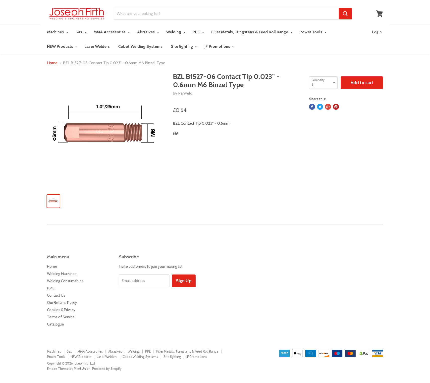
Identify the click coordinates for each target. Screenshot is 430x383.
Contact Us (56, 295)
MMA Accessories (110, 32)
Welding (174, 32)
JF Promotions (218, 46)
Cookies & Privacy (61, 310)
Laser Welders (97, 46)
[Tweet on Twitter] (320, 107)
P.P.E (50, 288)
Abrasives (146, 32)
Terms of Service (61, 317)
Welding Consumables (65, 281)
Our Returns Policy (62, 302)
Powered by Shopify (107, 369)
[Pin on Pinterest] (336, 107)
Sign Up (184, 280)
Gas (79, 32)
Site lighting (182, 46)
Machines (56, 32)
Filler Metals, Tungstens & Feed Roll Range (250, 32)
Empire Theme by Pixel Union (69, 369)
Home (52, 63)
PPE (197, 32)
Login (377, 32)
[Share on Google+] (328, 107)
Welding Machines (61, 274)
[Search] (345, 13)
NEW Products (60, 46)
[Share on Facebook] (312, 107)
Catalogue (55, 324)
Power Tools (311, 32)
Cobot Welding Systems (140, 46)
